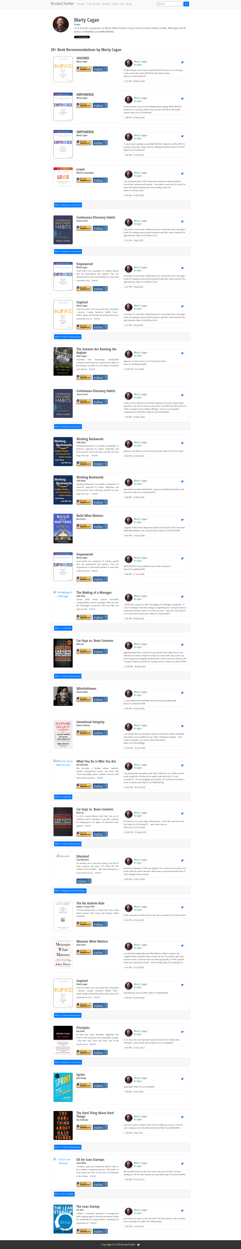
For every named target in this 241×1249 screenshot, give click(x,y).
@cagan (77, 24)
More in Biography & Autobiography (70, 891)
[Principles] (84, 1052)
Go (186, 4)
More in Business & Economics (68, 205)
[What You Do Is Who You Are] (84, 786)
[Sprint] (84, 1085)
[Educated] (84, 881)
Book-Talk (118, 4)
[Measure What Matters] (84, 952)
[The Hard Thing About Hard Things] (84, 1127)
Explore (106, 4)
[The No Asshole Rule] (84, 924)
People (81, 4)
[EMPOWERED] (84, 105)
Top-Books (93, 4)
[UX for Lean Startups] (84, 1184)
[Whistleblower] (84, 699)
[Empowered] (84, 288)
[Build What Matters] (84, 526)
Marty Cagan (140, 61)
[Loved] (84, 180)
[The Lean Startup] (84, 1231)
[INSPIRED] (84, 69)
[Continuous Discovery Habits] (84, 228)
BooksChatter (62, 3)
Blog (128, 4)
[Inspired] (84, 327)
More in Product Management (67, 337)
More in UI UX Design (64, 1194)
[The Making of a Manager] (84, 617)
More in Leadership (63, 628)
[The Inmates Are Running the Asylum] (84, 377)
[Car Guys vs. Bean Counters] (84, 651)
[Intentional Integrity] (84, 732)
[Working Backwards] (84, 463)
